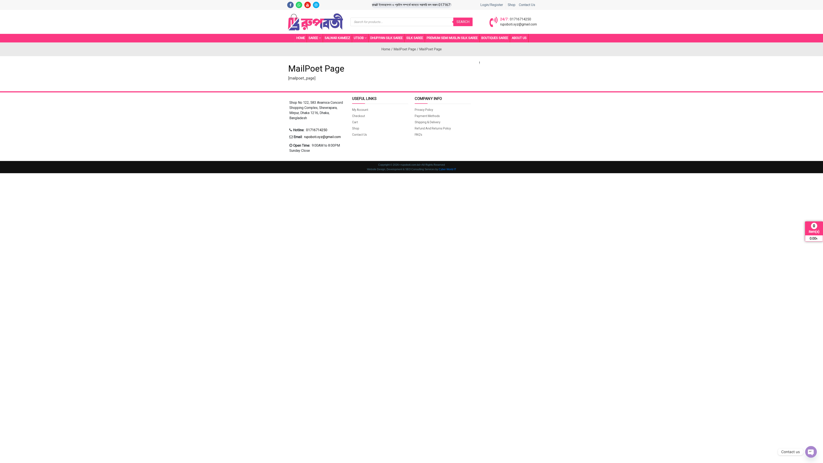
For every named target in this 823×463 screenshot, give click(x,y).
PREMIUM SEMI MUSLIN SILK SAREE (452, 38)
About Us (519, 38)
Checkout (358, 116)
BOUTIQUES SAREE (494, 38)
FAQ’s (418, 134)
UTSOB (359, 38)
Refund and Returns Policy (433, 128)
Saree (313, 38)
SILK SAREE (414, 38)
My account (360, 109)
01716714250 (520, 19)
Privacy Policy (424, 109)
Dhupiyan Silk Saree (386, 38)
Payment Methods (427, 116)
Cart (355, 122)
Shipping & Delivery (427, 122)
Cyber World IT (447, 169)
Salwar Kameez (337, 38)
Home (300, 38)
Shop (511, 5)
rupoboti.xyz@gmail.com (518, 24)
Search (463, 22)
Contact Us (527, 5)
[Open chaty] (811, 452)
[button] (317, 110)
